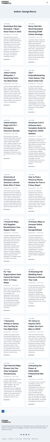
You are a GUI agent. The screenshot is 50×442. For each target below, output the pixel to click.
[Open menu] (47, 3)
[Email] (24, 435)
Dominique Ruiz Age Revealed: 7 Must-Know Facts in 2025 (13, 29)
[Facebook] (21, 435)
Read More (7, 59)
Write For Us (35, 438)
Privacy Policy (26, 438)
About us (4, 438)
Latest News (7, 23)
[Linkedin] (29, 435)
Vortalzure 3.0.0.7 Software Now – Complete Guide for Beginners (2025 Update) (37, 128)
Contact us (11, 438)
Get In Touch (18, 438)
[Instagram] (26, 435)
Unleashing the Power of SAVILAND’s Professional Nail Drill (35, 371)
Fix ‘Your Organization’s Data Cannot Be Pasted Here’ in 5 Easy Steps (12, 277)
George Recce (8, 34)
